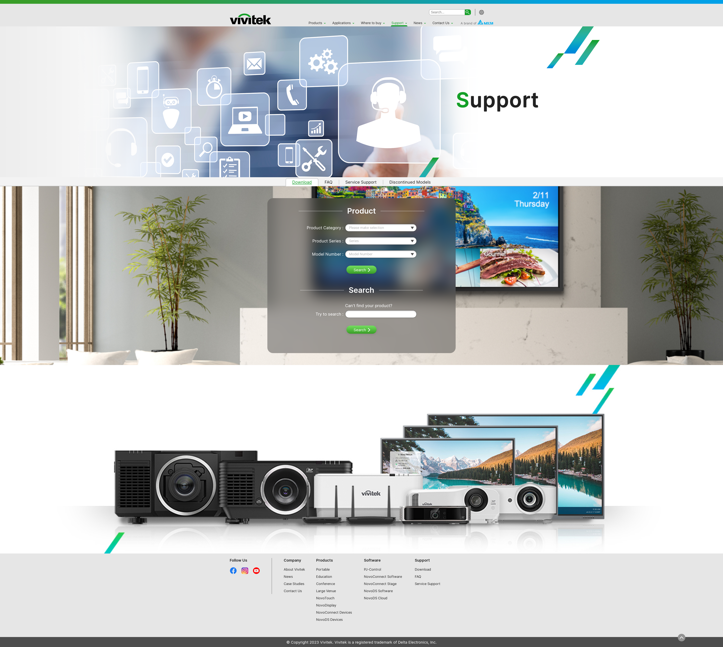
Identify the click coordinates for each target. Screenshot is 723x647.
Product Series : (327, 240)
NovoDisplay (326, 605)
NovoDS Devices (329, 620)
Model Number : (327, 254)
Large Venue (326, 591)
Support (397, 23)
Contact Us (440, 23)
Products (315, 23)
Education (324, 577)
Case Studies (294, 584)
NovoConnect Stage (380, 584)
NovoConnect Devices (334, 612)
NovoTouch (325, 598)
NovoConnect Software (383, 577)
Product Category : (325, 227)
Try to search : (329, 314)
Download (423, 569)
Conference (325, 584)
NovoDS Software (378, 591)
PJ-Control (372, 569)
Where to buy (371, 23)
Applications (341, 23)
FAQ (418, 577)
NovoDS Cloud (375, 598)
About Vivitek (294, 569)
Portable (323, 569)
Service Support (427, 584)
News (418, 23)
